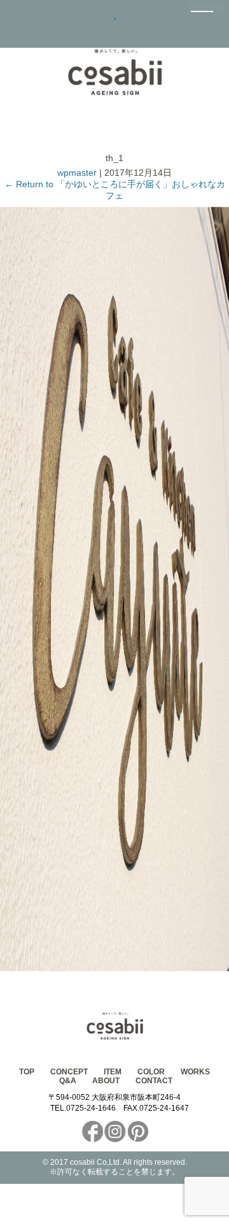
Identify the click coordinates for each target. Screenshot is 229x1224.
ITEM (112, 1071)
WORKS (195, 1071)
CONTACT (153, 1080)
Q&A (67, 1080)
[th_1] (114, 968)
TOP (26, 1071)
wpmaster (77, 172)
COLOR (151, 1071)
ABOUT (106, 1080)
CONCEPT (69, 1071)
